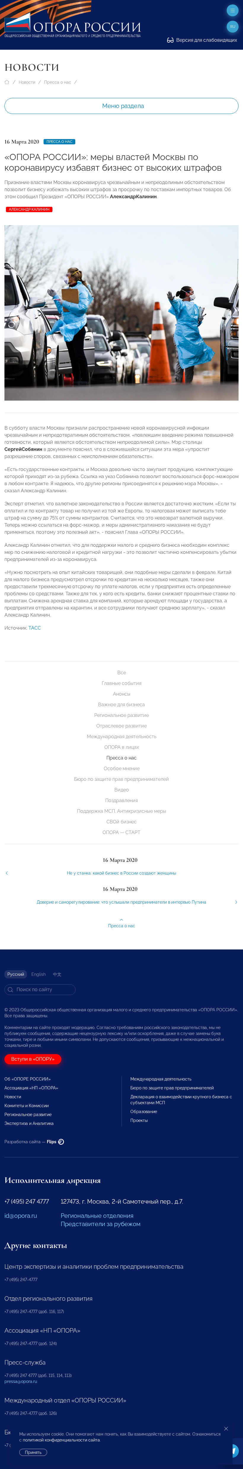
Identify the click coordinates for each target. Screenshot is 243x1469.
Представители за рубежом (100, 1224)
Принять (33, 1452)
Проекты (139, 1120)
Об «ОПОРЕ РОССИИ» (27, 1079)
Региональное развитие (121, 715)
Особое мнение (122, 768)
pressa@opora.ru (20, 1381)
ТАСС (34, 628)
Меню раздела (123, 105)
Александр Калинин (29, 209)
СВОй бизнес (121, 822)
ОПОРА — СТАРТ (121, 832)
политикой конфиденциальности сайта (61, 1440)
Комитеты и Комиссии (26, 1105)
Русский (15, 974)
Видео (121, 790)
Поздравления (121, 800)
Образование (143, 1111)
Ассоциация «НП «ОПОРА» (31, 1088)
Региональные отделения (97, 1215)
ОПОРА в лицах (121, 747)
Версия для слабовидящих (206, 40)
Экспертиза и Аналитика (29, 1123)
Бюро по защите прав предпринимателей (121, 779)
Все (121, 672)
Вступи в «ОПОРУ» (33, 1059)
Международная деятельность (121, 736)
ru (232, 27)
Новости (27, 82)
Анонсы (121, 694)
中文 (57, 974)
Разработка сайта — (30, 1141)
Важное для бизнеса (121, 704)
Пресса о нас (57, 82)
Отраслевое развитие (121, 726)
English (38, 974)
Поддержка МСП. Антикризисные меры (121, 811)
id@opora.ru (20, 1215)
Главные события (121, 683)
